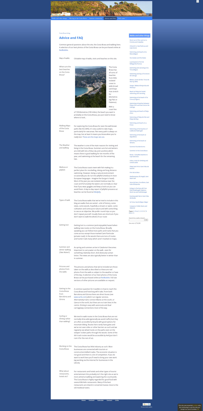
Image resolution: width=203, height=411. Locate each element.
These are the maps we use (93, 137)
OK (198, 409)
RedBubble (63, 50)
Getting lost (64, 225)
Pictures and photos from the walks (64, 269)
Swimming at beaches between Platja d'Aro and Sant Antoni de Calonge (139, 105)
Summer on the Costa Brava (138, 151)
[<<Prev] (135, 211)
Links (117, 400)
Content (91, 400)
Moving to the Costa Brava (78, 18)
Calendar (100, 400)
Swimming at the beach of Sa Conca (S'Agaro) (139, 98)
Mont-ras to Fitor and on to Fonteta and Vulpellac (138, 41)
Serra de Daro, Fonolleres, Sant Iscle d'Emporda (139, 183)
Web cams (121, 18)
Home (84, 400)
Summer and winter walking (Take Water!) (65, 250)
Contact (109, 400)
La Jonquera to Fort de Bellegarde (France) (137, 63)
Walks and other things (59, 18)
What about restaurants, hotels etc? (64, 374)
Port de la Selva (134, 172)
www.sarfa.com (80, 297)
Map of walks (64, 58)
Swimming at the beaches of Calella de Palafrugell (138, 130)
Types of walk (64, 200)
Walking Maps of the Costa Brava (64, 128)
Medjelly (97, 192)
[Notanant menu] (145, 405)
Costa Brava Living (64, 33)
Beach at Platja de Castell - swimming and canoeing (138, 92)
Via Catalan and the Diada (138, 58)
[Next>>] (131, 213)
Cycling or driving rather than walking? (64, 319)
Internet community (95, 18)
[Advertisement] (97, 26)
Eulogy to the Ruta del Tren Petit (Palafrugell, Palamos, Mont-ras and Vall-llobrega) (138, 190)
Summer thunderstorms (137, 147)
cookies (195, 405)
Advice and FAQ (110, 18)
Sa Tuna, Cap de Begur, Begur (139, 202)
